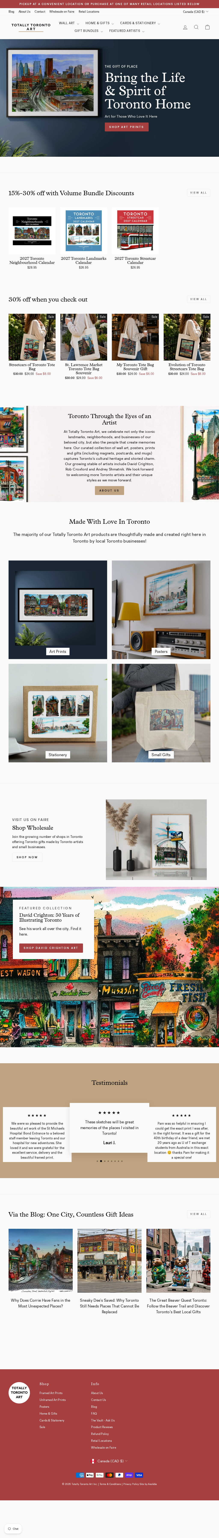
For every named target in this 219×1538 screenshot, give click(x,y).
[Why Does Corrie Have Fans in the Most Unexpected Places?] (41, 1261)
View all (198, 192)
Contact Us (98, 1400)
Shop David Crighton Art (51, 948)
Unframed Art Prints (53, 1400)
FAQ (94, 1413)
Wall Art (67, 23)
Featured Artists (125, 31)
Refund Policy (100, 1434)
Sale (42, 1427)
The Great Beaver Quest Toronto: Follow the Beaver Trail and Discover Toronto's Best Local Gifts (178, 1306)
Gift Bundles (87, 31)
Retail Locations (89, 11)
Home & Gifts (98, 23)
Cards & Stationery (138, 23)
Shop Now (27, 857)
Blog (11, 11)
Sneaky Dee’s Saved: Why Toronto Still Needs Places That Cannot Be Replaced (109, 1306)
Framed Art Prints (51, 1393)
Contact (40, 11)
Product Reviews (102, 1427)
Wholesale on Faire (61, 11)
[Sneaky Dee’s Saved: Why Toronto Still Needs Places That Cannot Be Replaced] (109, 1261)
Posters (44, 1407)
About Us (24, 11)
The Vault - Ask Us (103, 1420)
